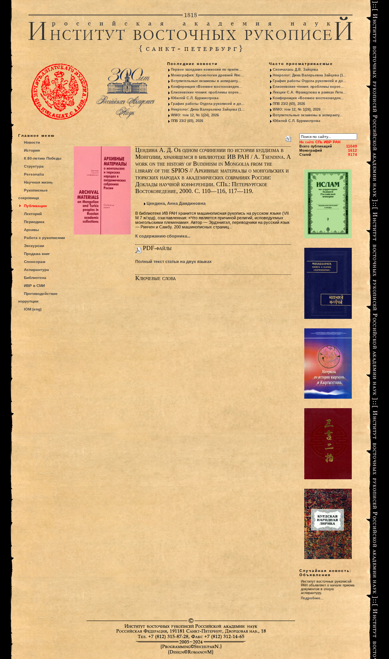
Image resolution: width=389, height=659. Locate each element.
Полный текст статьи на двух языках (173, 261)
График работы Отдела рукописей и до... (208, 104)
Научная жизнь (38, 182)
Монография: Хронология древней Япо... (207, 75)
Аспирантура (36, 270)
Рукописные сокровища (33, 194)
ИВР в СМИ (34, 286)
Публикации (35, 206)
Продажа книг (37, 254)
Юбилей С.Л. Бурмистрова (194, 98)
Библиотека (35, 278)
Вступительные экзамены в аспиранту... (206, 81)
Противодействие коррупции (38, 297)
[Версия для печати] (288, 137)
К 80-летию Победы (43, 158)
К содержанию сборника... (162, 236)
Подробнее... (312, 598)
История (32, 150)
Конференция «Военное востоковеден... (206, 87)
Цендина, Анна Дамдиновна (176, 203)
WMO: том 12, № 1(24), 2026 (195, 115)
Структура (34, 166)
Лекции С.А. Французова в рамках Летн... (309, 92)
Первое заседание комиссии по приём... (206, 69)
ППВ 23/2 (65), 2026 (187, 121)
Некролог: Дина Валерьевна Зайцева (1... (208, 109)
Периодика (34, 222)
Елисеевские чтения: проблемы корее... (206, 92)
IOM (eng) (32, 309)
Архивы (31, 230)
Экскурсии (34, 246)
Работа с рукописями (44, 238)
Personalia (34, 174)
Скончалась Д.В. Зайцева (295, 69)
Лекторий (33, 214)
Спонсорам (34, 262)
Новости (32, 142)
